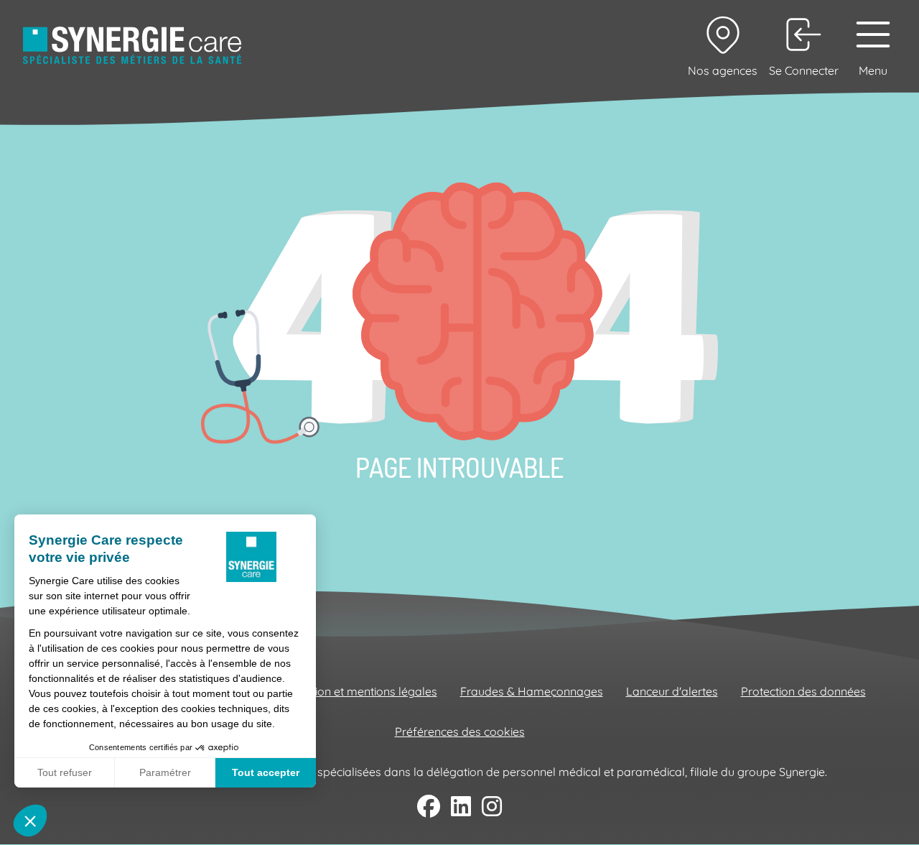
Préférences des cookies (460, 731)
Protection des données (803, 691)
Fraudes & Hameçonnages (531, 691)
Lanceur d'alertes (672, 691)
